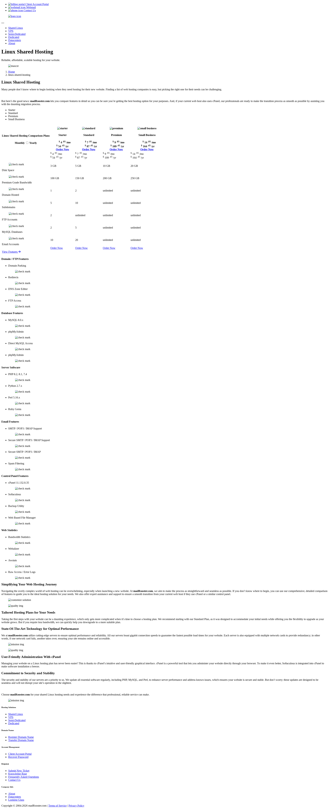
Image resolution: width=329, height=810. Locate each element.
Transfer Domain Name (21, 740)
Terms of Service (57, 805)
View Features (10, 251)
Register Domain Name (21, 737)
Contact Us (14, 779)
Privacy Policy (76, 805)
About (11, 43)
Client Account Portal (20, 753)
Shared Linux (15, 27)
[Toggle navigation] (2, 22)
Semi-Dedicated (17, 34)
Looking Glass (16, 799)
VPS (10, 30)
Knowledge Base (17, 773)
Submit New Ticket (18, 770)
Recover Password (18, 756)
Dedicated (13, 37)
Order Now (62, 149)
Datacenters (14, 40)
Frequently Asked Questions (23, 776)
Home (11, 71)
